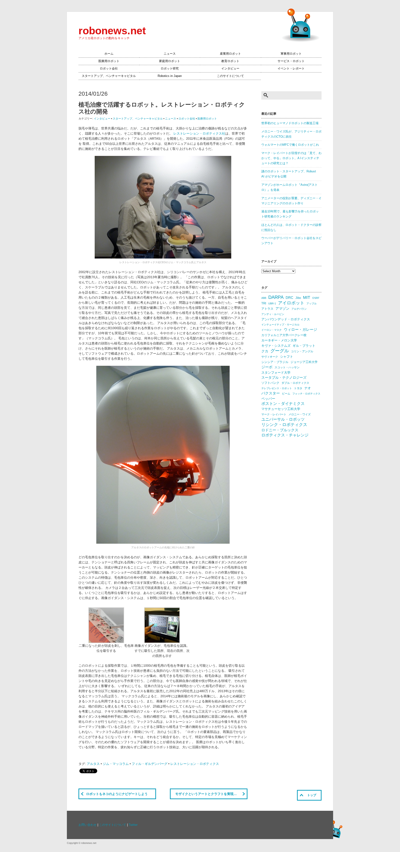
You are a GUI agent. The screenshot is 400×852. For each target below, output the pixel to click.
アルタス (93, 764)
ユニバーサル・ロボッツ (283, 419)
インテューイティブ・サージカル (280, 324)
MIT (306, 297)
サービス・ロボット (291, 61)
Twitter (133, 825)
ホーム (108, 53)
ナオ (307, 388)
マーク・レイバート (273, 414)
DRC (289, 298)
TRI (263, 303)
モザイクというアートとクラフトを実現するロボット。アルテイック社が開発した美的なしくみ (211, 794)
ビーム (286, 393)
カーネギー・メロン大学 (279, 340)
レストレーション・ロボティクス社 (199, 133)
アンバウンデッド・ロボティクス (285, 319)
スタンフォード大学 (276, 372)
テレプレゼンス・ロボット (276, 388)
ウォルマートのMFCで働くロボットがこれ (290, 144)
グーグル (279, 350)
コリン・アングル (302, 351)
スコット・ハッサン (287, 367)
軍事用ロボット (291, 53)
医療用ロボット (108, 61)
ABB (263, 298)
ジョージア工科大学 (304, 362)
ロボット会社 (109, 68)
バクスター (270, 393)
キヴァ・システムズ (276, 345)
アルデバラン (299, 308)
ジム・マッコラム (116, 764)
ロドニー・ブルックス (279, 430)
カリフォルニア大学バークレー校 (283, 335)
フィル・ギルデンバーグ (149, 764)
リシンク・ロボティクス (284, 424)
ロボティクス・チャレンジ (285, 435)
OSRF (315, 298)
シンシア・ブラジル (274, 362)
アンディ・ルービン (272, 314)
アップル (311, 303)
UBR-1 (272, 303)
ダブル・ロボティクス (295, 383)
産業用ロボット (230, 53)
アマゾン (282, 308)
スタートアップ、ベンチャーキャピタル (109, 76)
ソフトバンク (270, 383)
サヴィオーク (269, 356)
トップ (311, 795)
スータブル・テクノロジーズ (283, 377)
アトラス (267, 308)
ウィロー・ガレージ (300, 329)
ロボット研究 (170, 68)
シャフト (286, 356)
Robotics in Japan (170, 76)
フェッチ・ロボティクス (306, 393)
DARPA (276, 297)
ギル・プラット (304, 345)
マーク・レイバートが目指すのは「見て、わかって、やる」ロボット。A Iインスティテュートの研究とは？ (291, 158)
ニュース (170, 53)
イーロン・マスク (271, 329)
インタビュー (230, 68)
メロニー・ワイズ (299, 414)
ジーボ (266, 367)
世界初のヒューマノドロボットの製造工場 (290, 123)
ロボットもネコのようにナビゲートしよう (117, 794)
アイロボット (291, 302)
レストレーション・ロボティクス (194, 764)
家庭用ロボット (169, 61)
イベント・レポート (291, 68)
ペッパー (268, 399)
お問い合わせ (87, 825)
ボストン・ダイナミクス (283, 403)
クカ (264, 351)
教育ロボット (230, 61)
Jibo (298, 298)
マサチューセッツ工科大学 (280, 409)
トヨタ (298, 388)
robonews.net (112, 30)
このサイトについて (230, 76)
